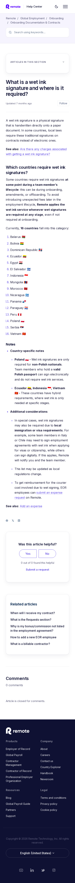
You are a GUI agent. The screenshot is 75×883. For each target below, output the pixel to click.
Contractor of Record (18, 770)
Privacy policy (48, 803)
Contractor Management (13, 762)
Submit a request (37, 569)
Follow (63, 103)
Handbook (46, 773)
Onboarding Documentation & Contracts (35, 22)
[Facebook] (7, 520)
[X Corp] (13, 520)
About (44, 748)
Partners (11, 809)
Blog (8, 797)
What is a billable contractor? (30, 644)
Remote (11, 18)
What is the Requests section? (30, 619)
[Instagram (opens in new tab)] (54, 870)
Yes (27, 554)
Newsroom (46, 779)
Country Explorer (50, 767)
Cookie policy (48, 809)
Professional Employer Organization (19, 778)
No (47, 554)
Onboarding (56, 18)
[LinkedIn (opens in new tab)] (32, 870)
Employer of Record (18, 748)
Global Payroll (14, 755)
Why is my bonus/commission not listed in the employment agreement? (37, 628)
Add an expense (31, 506)
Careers (45, 755)
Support (10, 815)
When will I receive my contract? (32, 613)
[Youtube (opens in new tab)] (21, 870)
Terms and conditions (53, 797)
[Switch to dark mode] (56, 6)
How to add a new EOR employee (33, 637)
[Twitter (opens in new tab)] (43, 870)
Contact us (46, 761)
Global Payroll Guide (18, 803)
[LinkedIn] (19, 520)
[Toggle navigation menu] (65, 6)
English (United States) (36, 853)
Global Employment (32, 18)
